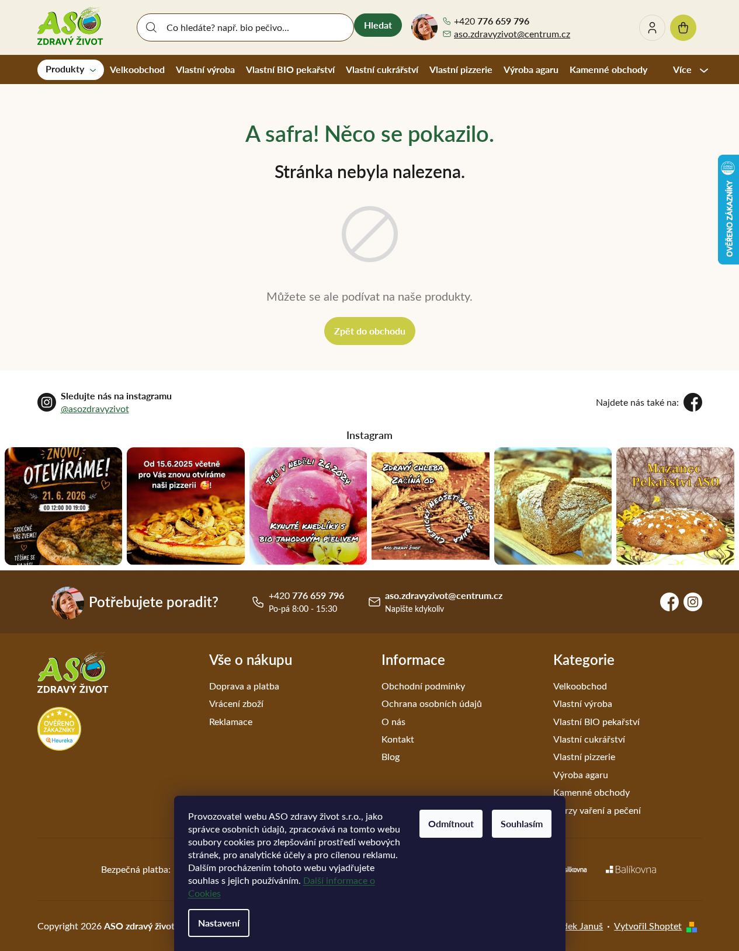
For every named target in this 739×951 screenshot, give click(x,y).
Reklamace (230, 721)
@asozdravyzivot (95, 408)
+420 (491, 21)
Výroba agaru (580, 774)
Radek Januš (577, 925)
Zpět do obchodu (369, 330)
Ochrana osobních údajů (431, 703)
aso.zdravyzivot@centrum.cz (512, 33)
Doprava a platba (244, 686)
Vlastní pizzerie (584, 756)
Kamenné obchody (591, 792)
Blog (390, 756)
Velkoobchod (580, 686)
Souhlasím (522, 823)
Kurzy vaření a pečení (597, 810)
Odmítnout (451, 823)
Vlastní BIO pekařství (596, 721)
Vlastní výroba (582, 703)
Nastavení (219, 922)
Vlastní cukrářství (589, 739)
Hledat (378, 25)
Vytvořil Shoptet (648, 925)
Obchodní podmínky (423, 686)
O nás (393, 721)
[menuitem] (70, 69)
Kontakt (397, 739)
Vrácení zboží (236, 703)
